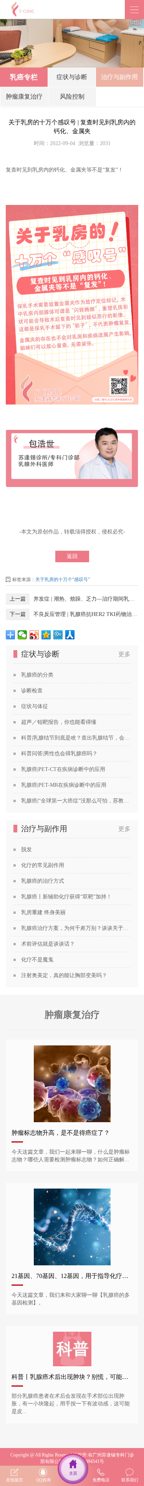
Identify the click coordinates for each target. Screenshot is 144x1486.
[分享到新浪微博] (34, 634)
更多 (124, 654)
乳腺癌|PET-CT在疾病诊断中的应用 (63, 769)
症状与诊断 (71, 77)
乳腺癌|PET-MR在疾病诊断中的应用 (63, 785)
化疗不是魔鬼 (37, 960)
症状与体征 (34, 706)
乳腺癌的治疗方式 (42, 881)
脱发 (26, 849)
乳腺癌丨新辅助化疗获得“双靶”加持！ (66, 897)
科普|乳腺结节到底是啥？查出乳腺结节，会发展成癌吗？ (76, 738)
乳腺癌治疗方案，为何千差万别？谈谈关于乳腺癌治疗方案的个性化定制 (76, 928)
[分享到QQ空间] (46, 634)
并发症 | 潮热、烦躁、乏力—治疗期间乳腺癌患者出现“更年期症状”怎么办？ (85, 599)
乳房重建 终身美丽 (43, 912)
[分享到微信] (22, 634)
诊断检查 (32, 690)
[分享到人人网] (70, 634)
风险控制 (72, 96)
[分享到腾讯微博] (58, 634)
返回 (72, 556)
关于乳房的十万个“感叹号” (62, 579)
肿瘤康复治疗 (24, 96)
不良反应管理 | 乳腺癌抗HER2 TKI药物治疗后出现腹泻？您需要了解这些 (85, 614)
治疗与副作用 (119, 77)
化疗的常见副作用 (42, 865)
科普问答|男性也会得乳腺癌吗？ (59, 753)
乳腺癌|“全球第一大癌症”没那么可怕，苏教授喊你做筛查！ (76, 801)
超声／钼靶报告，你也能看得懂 (58, 722)
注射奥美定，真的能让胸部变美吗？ (64, 975)
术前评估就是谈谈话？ (48, 944)
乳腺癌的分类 (37, 675)
